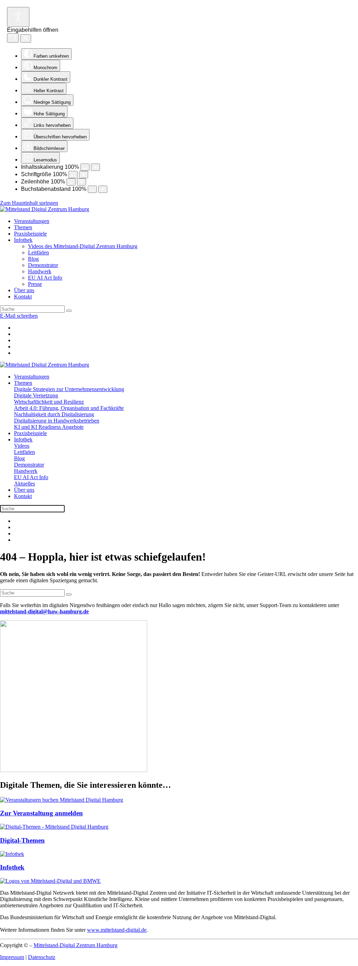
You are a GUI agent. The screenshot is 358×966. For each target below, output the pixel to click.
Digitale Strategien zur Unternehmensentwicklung (69, 389)
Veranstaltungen (31, 221)
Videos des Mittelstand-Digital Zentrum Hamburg (82, 246)
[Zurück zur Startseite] (44, 209)
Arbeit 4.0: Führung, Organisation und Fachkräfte (69, 408)
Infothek (23, 240)
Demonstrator (43, 265)
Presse (35, 284)
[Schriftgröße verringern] (73, 174)
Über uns (24, 290)
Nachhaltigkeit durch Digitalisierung (54, 414)
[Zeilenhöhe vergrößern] (81, 182)
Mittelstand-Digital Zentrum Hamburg (75, 945)
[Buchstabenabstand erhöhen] (102, 189)
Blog (33, 259)
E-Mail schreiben (19, 316)
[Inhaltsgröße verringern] (85, 167)
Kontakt (23, 297)
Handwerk (39, 271)
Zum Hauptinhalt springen (29, 203)
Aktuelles (24, 483)
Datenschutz (41, 957)
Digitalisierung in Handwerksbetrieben (56, 421)
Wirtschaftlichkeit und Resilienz (49, 402)
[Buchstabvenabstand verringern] (92, 189)
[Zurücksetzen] (13, 38)
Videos (21, 446)
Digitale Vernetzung (36, 395)
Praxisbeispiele (30, 234)
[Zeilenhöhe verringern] (71, 182)
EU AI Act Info (45, 278)
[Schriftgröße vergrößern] (83, 174)
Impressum (12, 957)
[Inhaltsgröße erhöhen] (95, 167)
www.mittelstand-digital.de (116, 930)
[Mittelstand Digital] (50, 881)
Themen (23, 227)
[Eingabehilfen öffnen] (18, 17)
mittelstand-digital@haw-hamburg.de (44, 611)
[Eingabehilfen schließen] (25, 38)
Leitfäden (38, 252)
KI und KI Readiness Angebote (49, 427)
